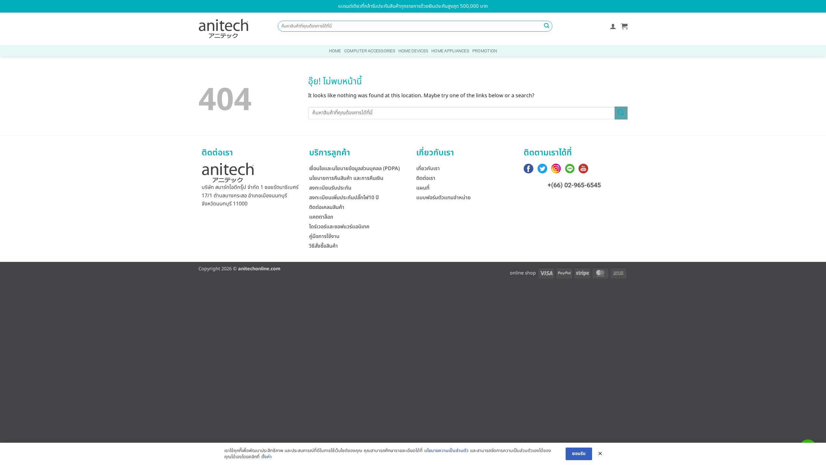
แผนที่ (422, 188)
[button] (613, 26)
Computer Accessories (369, 50)
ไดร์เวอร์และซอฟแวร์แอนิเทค (339, 227)
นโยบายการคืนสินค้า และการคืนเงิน (346, 178)
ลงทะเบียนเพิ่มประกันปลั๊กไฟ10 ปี (344, 198)
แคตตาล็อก (321, 217)
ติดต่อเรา (425, 178)
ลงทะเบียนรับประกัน (330, 188)
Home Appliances (450, 50)
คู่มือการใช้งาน (324, 236)
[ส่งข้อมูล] (546, 26)
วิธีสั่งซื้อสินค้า (323, 246)
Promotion (484, 50)
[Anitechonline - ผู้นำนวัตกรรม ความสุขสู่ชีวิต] (223, 29)
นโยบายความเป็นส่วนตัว (446, 451)
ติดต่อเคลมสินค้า (326, 207)
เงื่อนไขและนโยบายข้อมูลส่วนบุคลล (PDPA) (354, 168)
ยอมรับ (579, 453)
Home (335, 50)
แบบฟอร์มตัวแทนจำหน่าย (443, 198)
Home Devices (413, 50)
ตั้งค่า (266, 457)
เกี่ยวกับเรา (428, 168)
